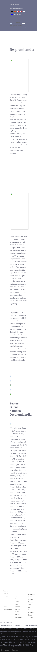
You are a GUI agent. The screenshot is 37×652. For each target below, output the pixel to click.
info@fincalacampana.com (11, 609)
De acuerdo (5, 650)
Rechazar (15, 650)
